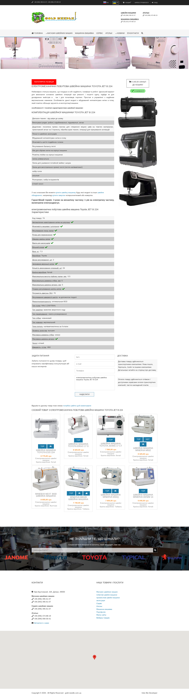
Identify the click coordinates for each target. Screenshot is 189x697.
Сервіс (99, 33)
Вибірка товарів (102, 618)
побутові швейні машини (106, 595)
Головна (38, 33)
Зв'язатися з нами (41, 623)
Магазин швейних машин (60, 33)
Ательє (108, 33)
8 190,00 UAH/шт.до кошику (139, 83)
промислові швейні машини (108, 598)
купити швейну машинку (65, 192)
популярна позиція (44, 82)
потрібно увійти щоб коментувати (77, 406)
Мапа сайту (101, 615)
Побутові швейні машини (97, 63)
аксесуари (100, 600)
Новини (121, 33)
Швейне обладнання (75, 63)
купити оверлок (58, 195)
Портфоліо (101, 612)
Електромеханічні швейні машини (125, 63)
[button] (94, 657)
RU (107, 2)
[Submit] (155, 550)
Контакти (134, 33)
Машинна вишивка (84, 33)
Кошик (128, 2)
